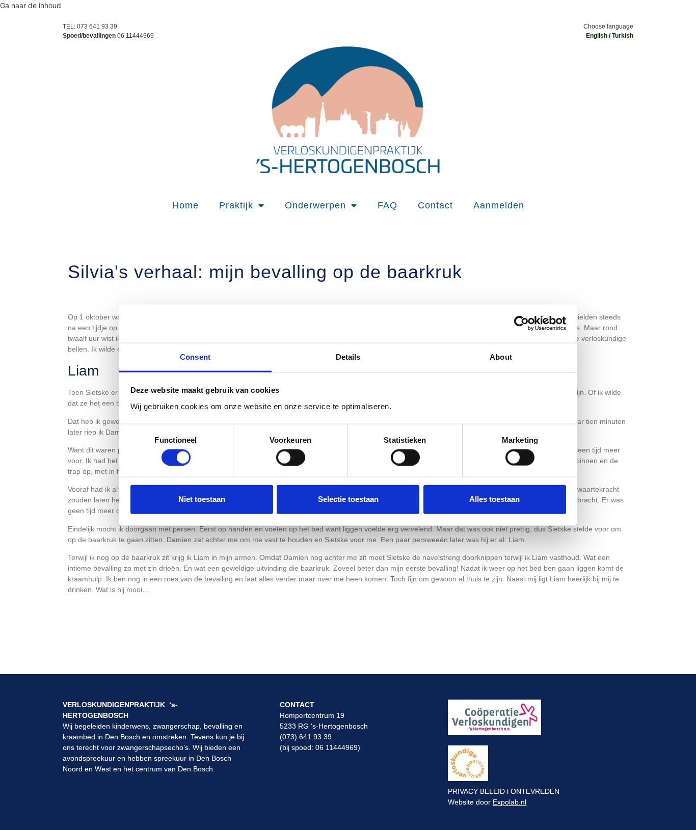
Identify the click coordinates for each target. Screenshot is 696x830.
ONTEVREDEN (535, 791)
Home (185, 205)
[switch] (290, 457)
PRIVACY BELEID (476, 791)
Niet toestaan (201, 499)
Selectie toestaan (348, 499)
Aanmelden (498, 205)
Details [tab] (348, 356)
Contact (435, 205)
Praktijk (236, 205)
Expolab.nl (509, 802)
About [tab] (501, 356)
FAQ (387, 205)
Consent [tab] (195, 356)
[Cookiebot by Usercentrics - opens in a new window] (521, 323)
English (596, 35)
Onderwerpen (315, 205)
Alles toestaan (494, 499)
